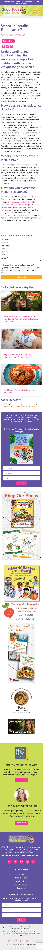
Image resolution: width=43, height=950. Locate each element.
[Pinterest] (28, 862)
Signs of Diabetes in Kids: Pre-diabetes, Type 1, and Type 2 (18, 355)
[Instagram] (34, 862)
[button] (35, 11)
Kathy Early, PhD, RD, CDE (14, 35)
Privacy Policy (26, 941)
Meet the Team (21, 878)
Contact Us (21, 888)
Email (3, 252)
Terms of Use (14, 941)
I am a (4, 258)
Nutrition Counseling (21, 884)
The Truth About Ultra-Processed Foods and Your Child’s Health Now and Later (21, 319)
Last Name (5, 246)
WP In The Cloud (27, 948)
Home (5, 941)
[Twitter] (16, 862)
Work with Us (21, 881)
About (21, 874)
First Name (5, 240)
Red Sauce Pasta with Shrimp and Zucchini (20, 391)
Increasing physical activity (19, 215)
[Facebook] (10, 862)
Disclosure (38, 941)
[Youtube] (22, 862)
